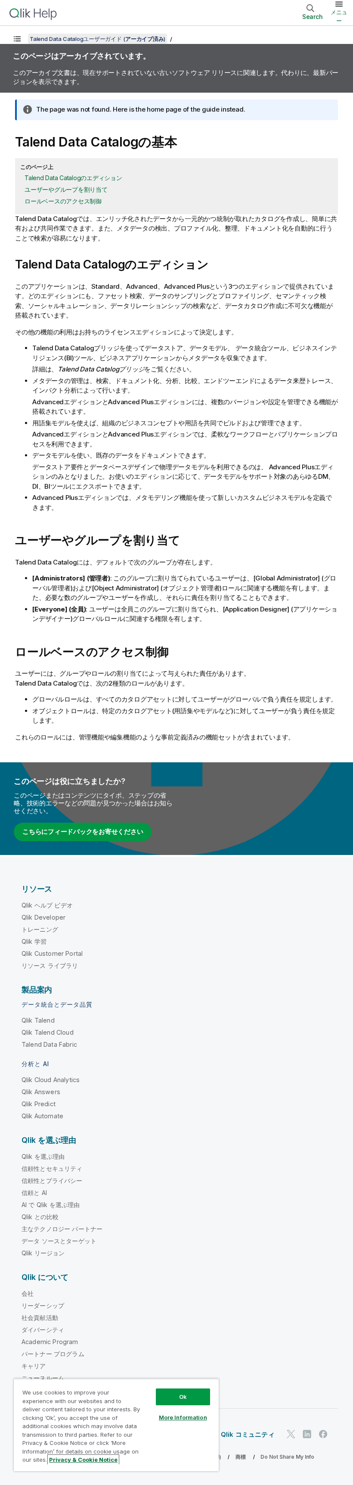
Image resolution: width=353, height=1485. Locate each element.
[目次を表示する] (17, 39)
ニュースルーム (43, 1378)
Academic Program (50, 1341)
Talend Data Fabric (49, 1044)
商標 (240, 1457)
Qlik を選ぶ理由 (43, 1156)
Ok (183, 1396)
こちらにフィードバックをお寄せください (82, 831)
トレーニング (40, 929)
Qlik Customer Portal (52, 953)
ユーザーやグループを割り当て (66, 189)
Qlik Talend (38, 1020)
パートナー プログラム (53, 1353)
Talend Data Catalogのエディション (73, 177)
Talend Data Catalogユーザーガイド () (97, 38)
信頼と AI (34, 1192)
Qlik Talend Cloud (48, 1032)
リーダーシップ (43, 1305)
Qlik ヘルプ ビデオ (47, 905)
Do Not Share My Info (287, 1457)
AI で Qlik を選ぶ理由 (51, 1204)
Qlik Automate (42, 1116)
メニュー (339, 16)
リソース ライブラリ (50, 965)
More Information (183, 1417)
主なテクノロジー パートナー (62, 1228)
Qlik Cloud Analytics (51, 1079)
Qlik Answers (41, 1091)
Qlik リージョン (43, 1253)
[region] (116, 1425)
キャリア (34, 1366)
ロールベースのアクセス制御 (63, 201)
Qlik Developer (43, 917)
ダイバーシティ (43, 1329)
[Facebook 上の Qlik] (323, 1434)
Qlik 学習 (34, 941)
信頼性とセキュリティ (52, 1168)
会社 (28, 1293)
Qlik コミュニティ (248, 1434)
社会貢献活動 (40, 1317)
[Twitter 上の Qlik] (291, 1434)
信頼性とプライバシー (52, 1180)
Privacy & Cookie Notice (83, 1459)
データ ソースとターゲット (59, 1241)
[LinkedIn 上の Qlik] (306, 1434)
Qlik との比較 (40, 1216)
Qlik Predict (39, 1104)
